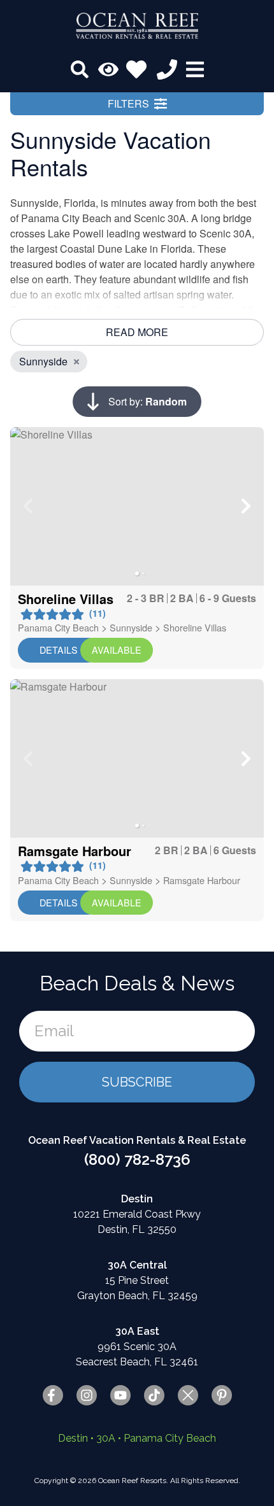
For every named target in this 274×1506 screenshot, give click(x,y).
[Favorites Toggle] (136, 69)
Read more (137, 332)
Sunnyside (131, 627)
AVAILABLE (116, 649)
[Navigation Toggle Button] (195, 69)
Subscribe (137, 1082)
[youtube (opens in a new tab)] (120, 1395)
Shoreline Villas (194, 627)
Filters (128, 103)
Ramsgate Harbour (201, 880)
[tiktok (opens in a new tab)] (154, 1395)
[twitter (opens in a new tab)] (188, 1395)
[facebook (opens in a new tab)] (53, 1395)
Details (59, 649)
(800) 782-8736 (137, 1159)
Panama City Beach (58, 627)
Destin (73, 1438)
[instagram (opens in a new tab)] (86, 1395)
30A (105, 1438)
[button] (28, 506)
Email (54, 1031)
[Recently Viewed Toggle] (108, 69)
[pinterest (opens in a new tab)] (222, 1395)
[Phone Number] (167, 69)
